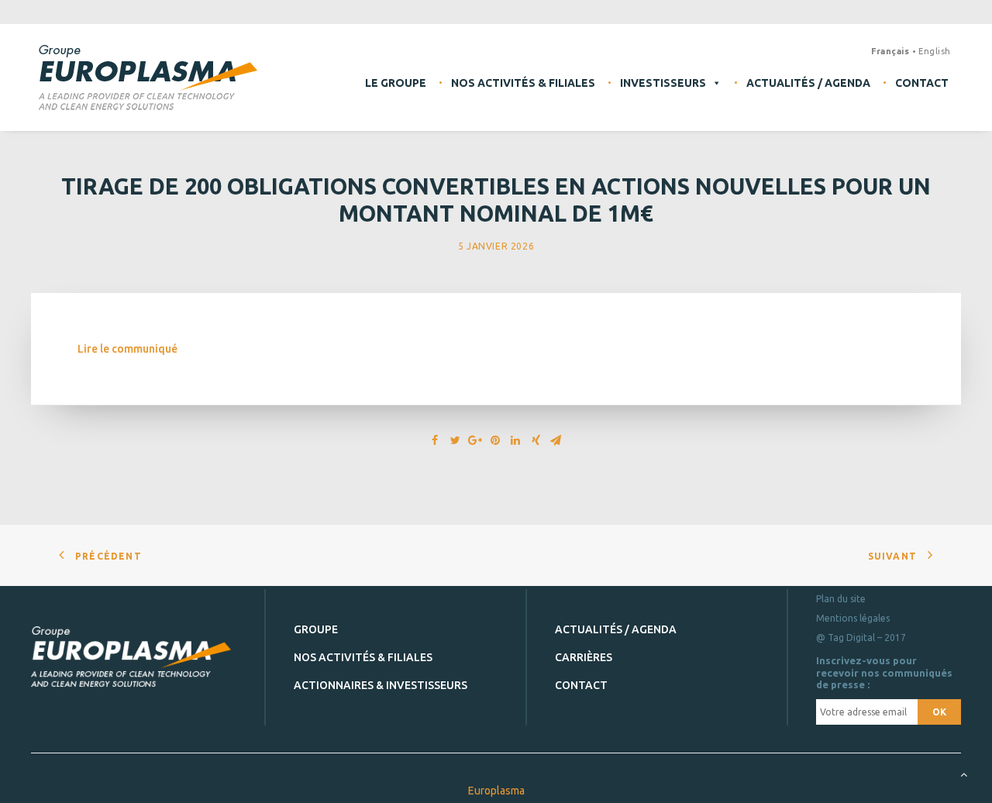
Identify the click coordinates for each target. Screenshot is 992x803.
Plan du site (841, 599)
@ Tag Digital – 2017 (861, 637)
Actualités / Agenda (808, 83)
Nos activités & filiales (523, 83)
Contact (922, 83)
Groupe (316, 629)
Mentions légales (853, 618)
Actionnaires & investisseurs (380, 685)
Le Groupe (395, 83)
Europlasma (496, 790)
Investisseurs (663, 83)
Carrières (583, 657)
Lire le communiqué (127, 349)
